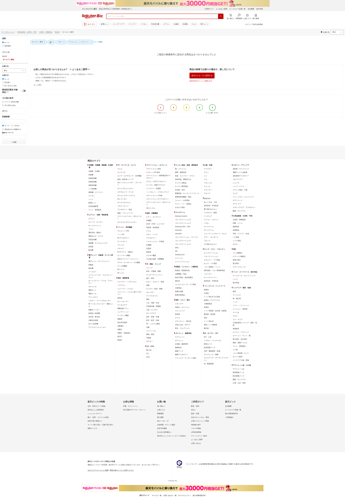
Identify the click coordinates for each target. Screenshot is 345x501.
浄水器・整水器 (94, 317)
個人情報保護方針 (231, 413)
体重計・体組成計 (123, 333)
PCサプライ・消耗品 (125, 252)
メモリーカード (123, 206)
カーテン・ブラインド (241, 332)
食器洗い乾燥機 (94, 313)
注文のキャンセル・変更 (200, 417)
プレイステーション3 (183, 241)
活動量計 (120, 326)
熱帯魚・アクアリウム (212, 300)
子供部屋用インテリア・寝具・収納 (245, 324)
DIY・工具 (207, 337)
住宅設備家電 (93, 206)
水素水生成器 (93, 320)
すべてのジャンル (7, 32)
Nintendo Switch (181, 216)
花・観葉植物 (209, 364)
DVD (148, 357)
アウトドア (237, 204)
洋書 (147, 327)
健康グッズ (179, 351)
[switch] (24, 91)
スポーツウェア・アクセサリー (244, 207)
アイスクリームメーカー (97, 327)
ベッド (235, 302)
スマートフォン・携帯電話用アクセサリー (158, 177)
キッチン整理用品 (181, 186)
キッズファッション (211, 253)
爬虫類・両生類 (209, 314)
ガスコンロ (92, 287)
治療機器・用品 (180, 274)
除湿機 (90, 250)
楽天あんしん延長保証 (96, 410)
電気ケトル (92, 294)
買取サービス (92, 428)
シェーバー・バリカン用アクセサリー (129, 293)
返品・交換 (195, 413)
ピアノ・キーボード (153, 217)
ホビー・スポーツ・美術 (155, 282)
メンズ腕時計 (237, 253)
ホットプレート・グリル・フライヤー (100, 282)
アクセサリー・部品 (124, 209)
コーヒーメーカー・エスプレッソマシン (100, 276)
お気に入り (161, 410)
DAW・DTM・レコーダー (155, 224)
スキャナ (120, 248)
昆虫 (205, 318)
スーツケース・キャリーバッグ (244, 276)
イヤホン (144, 24)
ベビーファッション (211, 256)
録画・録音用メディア (125, 179)
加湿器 (90, 247)
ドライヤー (132, 24)
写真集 (148, 338)
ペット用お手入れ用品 (212, 297)
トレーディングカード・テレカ (215, 234)
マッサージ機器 (123, 315)
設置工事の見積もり (95, 421)
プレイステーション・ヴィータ (186, 237)
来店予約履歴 (162, 428)
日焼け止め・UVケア (182, 325)
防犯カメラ (208, 344)
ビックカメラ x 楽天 (89, 9)
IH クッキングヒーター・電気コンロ (100, 305)
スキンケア (179, 304)
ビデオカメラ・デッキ (125, 192)
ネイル (177, 318)
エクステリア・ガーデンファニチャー (216, 359)
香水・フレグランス (182, 328)
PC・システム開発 (153, 324)
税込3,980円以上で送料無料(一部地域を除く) (115, 9)
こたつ (90, 229)
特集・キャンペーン (130, 406)
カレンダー (150, 292)
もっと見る (38, 85)
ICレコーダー (122, 199)
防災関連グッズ (209, 347)
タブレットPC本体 (153, 172)
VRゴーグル (150, 208)
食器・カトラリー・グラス (184, 176)
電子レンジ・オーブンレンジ (98, 261)
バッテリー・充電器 (153, 188)
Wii (176, 251)
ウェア (235, 193)
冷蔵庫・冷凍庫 (94, 171)
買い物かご (161, 406)
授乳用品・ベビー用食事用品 (214, 270)
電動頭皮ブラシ (123, 308)
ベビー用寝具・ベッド (212, 267)
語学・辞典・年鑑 (152, 317)
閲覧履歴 (160, 413)
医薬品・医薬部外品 (182, 270)
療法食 (206, 328)
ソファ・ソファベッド (241, 305)
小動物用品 (208, 304)
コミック (149, 268)
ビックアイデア (118, 24)
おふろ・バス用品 (210, 263)
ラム (205, 179)
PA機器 (148, 220)
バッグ (235, 279)
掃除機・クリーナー (95, 192)
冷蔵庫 (176, 24)
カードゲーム (209, 227)
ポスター (149, 341)
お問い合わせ (196, 443)
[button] (7, 92)
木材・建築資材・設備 (212, 351)
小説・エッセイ (152, 310)
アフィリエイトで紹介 (199, 436)
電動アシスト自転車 (240, 172)
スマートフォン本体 (153, 169)
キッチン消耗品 (180, 183)
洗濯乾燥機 (92, 178)
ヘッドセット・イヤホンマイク (157, 192)
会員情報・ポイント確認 (166, 425)
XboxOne (178, 230)
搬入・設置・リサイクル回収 (98, 417)
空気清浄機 (155, 24)
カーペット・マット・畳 (242, 336)
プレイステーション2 (183, 244)
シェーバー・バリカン (125, 289)
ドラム (148, 231)
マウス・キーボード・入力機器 (128, 262)
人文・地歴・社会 (152, 303)
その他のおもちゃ (210, 244)
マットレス (237, 295)
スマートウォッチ (239, 267)
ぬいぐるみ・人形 (210, 202)
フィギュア (208, 216)
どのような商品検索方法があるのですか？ (51, 77)
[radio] (3, 42)
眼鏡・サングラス (239, 211)
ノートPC (121, 234)
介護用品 (178, 288)
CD (147, 354)
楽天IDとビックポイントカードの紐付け (171, 436)
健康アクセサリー (181, 354)
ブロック (207, 241)
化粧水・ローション (182, 307)
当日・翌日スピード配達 (96, 406)
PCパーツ (121, 269)
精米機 (90, 268)
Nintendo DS (179, 255)
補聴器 (119, 319)
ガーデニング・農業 (211, 354)
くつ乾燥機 (92, 189)
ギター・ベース (152, 234)
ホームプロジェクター (125, 188)
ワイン (206, 172)
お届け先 (5, 66)
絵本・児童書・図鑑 (153, 271)
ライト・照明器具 (94, 210)
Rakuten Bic (92, 16)
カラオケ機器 (151, 255)
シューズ (236, 183)
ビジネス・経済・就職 (154, 289)
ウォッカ (207, 186)
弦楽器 (148, 248)
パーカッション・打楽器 (155, 241)
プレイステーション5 (183, 220)
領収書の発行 (196, 425)
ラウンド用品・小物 (240, 190)
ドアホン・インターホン (213, 340)
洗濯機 (185, 24)
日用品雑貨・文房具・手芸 (27, 32)
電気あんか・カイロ (95, 236)
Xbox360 (178, 234)
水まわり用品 (180, 207)
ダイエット (179, 340)
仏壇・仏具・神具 (239, 383)
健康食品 (178, 347)
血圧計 (119, 336)
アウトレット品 (238, 369)
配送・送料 (195, 406)
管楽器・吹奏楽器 (152, 227)
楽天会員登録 (258, 24)
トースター (92, 272)
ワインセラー (93, 297)
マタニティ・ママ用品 (212, 260)
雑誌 (147, 299)
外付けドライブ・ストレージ (127, 259)
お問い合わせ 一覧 (170, 495)
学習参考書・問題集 (153, 306)
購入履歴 (160, 417)
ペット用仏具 (209, 321)
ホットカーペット (94, 226)
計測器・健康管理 (181, 344)
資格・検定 (150, 334)
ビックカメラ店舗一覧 (237, 9)
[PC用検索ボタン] (220, 16)
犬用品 (206, 293)
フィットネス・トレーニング (243, 197)
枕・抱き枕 (237, 298)
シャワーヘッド (123, 312)
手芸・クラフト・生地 (241, 234)
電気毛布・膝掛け (94, 233)
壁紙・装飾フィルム (240, 343)
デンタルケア (122, 305)
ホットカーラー (123, 301)
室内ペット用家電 (210, 325)
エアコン (166, 24)
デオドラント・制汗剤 (183, 321)
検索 (14, 142)
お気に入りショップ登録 (200, 421)
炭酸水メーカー (94, 310)
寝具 (234, 291)
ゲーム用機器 (122, 266)
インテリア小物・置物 (241, 360)
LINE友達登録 (196, 432)
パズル (206, 223)
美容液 (177, 314)
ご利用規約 (229, 417)
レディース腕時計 (239, 256)
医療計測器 (179, 291)
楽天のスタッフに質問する (202, 76)
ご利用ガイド (209, 9)
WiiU (177, 248)
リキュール (208, 183)
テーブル (236, 312)
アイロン (91, 196)
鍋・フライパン (180, 169)
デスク (235, 316)
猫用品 (206, 290)
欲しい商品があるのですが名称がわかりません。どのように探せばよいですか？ (65, 74)
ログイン (248, 24)
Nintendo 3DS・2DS (182, 227)
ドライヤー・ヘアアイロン (127, 282)
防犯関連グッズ (238, 372)
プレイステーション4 (183, 223)
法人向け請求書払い (164, 432)
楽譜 (147, 285)
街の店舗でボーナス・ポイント (134, 410)
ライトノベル (151, 331)
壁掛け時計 (237, 260)
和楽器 (148, 252)
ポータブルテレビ (123, 202)
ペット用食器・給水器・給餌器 (215, 311)
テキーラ (207, 193)
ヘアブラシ (121, 285)
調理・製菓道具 (180, 172)
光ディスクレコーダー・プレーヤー (129, 184)
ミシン (90, 199)
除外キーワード (7, 133)
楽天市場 (259, 9)
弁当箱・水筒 (180, 190)
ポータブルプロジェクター (127, 222)
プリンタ (120, 245)
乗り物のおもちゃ (210, 209)
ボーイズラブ (151, 313)
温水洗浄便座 (122, 322)
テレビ (194, 24)
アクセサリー (151, 238)
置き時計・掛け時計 (240, 339)
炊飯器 (90, 265)
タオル (235, 244)
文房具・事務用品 (45, 32)
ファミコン (179, 258)
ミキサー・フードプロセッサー (99, 301)
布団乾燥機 (92, 185)
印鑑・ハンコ (237, 223)
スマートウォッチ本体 (154, 195)
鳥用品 (206, 307)
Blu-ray (148, 350)
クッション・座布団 (240, 309)
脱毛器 (119, 298)
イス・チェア (237, 319)
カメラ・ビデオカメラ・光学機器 (129, 176)
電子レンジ (204, 24)
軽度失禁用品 (180, 295)
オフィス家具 (237, 357)
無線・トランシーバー (125, 213)
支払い (193, 410)
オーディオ (121, 172)
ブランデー (208, 190)
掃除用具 (236, 227)
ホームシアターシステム (126, 195)
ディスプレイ (122, 241)
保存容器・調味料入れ (183, 179)
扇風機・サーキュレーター (98, 243)
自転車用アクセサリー (241, 176)
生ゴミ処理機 (93, 324)
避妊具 (177, 281)
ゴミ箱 (235, 350)
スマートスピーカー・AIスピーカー (129, 217)
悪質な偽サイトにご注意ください (122, 470)
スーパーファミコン (182, 262)
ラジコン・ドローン (211, 220)
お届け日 (5, 75)
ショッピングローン (95, 413)
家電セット (105, 24)
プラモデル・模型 (210, 213)
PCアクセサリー (123, 238)
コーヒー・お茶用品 (182, 200)
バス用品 (236, 237)
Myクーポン (161, 421)
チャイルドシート (210, 277)
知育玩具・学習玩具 (211, 206)
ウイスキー (208, 169)
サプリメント (180, 337)
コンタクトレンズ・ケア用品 (185, 284)
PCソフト (121, 273)
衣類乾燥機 (92, 182)
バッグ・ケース (238, 186)
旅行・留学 (150, 278)
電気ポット (92, 290)
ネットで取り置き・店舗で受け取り (100, 425)
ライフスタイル (152, 296)
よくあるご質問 (221, 9)
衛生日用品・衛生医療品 (184, 277)
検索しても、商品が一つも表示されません (51, 81)
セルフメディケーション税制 (98, 470)
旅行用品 (236, 283)
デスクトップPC (123, 231)
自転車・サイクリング (241, 169)
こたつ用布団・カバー (241, 353)
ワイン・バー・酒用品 (183, 204)
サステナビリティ (184, 495)
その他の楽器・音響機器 (155, 259)
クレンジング (180, 311)
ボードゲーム (209, 230)
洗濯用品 (236, 230)
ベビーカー (208, 274)
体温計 (119, 340)
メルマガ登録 (196, 428)
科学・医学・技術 (152, 320)
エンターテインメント (154, 275)
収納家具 (236, 329)
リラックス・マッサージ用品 (185, 358)
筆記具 (57, 32)
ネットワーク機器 (123, 255)
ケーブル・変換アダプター (156, 185)
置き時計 (236, 263)
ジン (205, 176)
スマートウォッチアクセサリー (157, 199)
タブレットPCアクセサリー (156, 181)
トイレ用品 (237, 241)
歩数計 (119, 329)
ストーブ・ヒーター (95, 222)
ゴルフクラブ (237, 179)
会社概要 (251, 9)
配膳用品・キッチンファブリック (187, 193)
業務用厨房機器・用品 (183, 197)
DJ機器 (148, 245)
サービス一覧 (157, 495)
